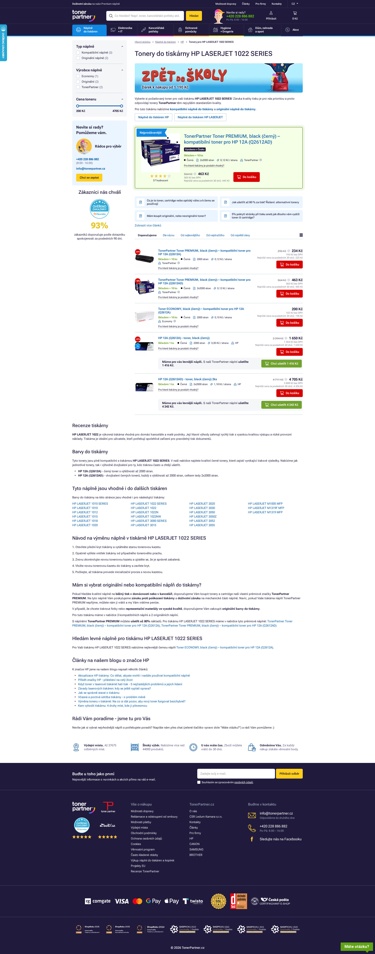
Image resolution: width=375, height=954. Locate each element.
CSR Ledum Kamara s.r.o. (205, 816)
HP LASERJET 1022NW (146, 516)
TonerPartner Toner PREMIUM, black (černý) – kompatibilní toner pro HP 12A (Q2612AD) (219, 625)
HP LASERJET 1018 (85, 521)
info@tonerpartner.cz (90, 168)
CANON (194, 844)
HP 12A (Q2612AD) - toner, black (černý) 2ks (187, 379)
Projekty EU (138, 866)
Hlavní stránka (142, 41)
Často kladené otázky (144, 855)
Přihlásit (271, 18)
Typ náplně (85, 46)
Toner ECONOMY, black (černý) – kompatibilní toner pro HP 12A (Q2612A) (224, 647)
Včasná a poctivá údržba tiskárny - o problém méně (111, 697)
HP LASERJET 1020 (85, 525)
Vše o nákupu (141, 804)
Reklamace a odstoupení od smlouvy (154, 816)
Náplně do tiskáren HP (153, 117)
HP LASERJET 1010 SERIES (90, 503)
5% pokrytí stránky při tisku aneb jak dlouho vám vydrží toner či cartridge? (266, 216)
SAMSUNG (196, 849)
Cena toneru (86, 99)
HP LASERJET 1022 (143, 508)
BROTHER (195, 855)
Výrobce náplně (89, 70)
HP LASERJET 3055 (202, 525)
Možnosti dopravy (225, 3)
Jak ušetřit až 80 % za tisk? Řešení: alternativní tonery (265, 202)
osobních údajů (243, 782)
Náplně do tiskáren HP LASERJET (200, 117)
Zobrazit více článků (148, 225)
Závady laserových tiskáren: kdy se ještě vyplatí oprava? (114, 688)
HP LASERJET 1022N (144, 512)
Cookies (136, 844)
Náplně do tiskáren (165, 41)
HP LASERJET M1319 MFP (265, 512)
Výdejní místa (139, 827)
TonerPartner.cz (201, 804)
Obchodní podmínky (144, 833)
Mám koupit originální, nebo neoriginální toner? (176, 215)
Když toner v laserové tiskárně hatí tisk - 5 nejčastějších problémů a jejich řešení (130, 684)
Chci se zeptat (89, 177)
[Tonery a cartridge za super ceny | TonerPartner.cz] (83, 16)
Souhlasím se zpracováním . (228, 782)
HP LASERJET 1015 (85, 516)
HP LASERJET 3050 (202, 512)
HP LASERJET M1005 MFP (265, 503)
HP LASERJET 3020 (202, 503)
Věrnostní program (143, 849)
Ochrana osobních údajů (146, 838)
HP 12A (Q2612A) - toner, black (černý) (184, 338)
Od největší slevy (240, 235)
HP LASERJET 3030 (202, 508)
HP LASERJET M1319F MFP (266, 508)
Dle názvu (168, 235)
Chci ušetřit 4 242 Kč (284, 405)
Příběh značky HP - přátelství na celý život (105, 680)
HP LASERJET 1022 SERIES (149, 503)
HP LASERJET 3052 (202, 521)
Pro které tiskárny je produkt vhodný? (204, 165)
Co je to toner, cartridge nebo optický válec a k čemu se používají (181, 202)
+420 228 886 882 (240, 16)
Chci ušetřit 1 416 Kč (284, 363)
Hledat (193, 16)
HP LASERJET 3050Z (203, 516)
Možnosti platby (141, 822)
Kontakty (277, 3)
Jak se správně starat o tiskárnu (98, 693)
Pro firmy (260, 3)
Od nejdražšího (215, 235)
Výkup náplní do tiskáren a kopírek (152, 860)
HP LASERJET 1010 (85, 508)
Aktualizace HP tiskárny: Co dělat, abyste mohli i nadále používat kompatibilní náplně (134, 675)
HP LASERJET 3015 (143, 525)
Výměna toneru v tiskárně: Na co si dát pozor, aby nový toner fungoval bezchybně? (131, 701)
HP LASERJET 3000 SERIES (149, 521)
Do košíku (249, 177)
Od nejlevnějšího (190, 235)
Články (246, 3)
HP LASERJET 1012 (85, 512)
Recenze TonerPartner (145, 871)
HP (182, 41)
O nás (193, 811)
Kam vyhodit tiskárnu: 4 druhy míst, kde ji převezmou (112, 705)
